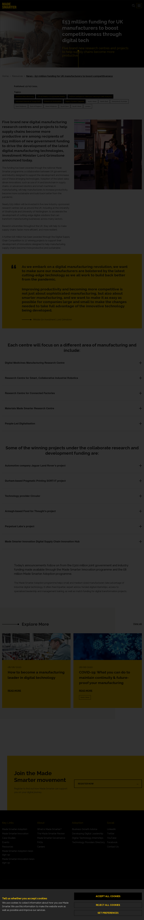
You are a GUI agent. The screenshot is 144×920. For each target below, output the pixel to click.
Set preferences (108, 913)
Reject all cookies (108, 905)
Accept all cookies (108, 896)
